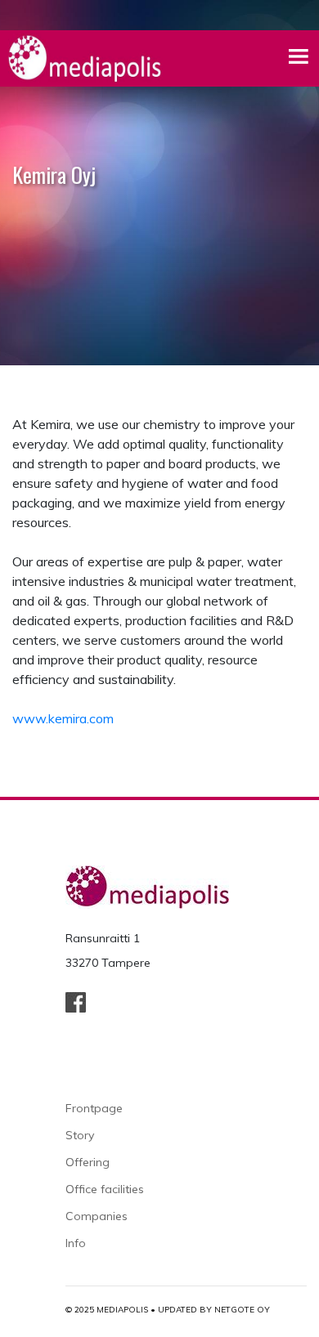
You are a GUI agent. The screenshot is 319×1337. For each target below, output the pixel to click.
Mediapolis (122, 1309)
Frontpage (94, 1108)
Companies (96, 1216)
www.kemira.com (63, 718)
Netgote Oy (242, 1309)
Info (75, 1243)
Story (79, 1135)
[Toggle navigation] (299, 58)
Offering (87, 1162)
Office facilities (104, 1189)
